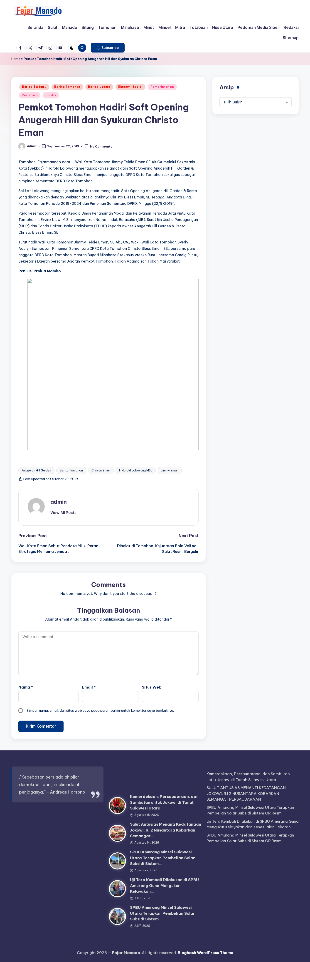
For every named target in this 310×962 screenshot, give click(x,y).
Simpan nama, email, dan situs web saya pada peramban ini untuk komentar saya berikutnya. (100, 710)
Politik (50, 95)
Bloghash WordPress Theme (205, 952)
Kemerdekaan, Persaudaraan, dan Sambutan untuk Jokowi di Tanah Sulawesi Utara (164, 802)
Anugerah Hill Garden (36, 470)
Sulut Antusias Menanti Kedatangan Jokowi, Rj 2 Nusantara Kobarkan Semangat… (165, 830)
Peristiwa (30, 95)
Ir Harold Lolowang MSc (136, 470)
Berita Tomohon (67, 86)
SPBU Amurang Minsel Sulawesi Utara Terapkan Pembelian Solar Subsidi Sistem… (162, 857)
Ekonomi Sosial (130, 86)
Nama (25, 687)
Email (89, 687)
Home (15, 59)
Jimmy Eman (169, 470)
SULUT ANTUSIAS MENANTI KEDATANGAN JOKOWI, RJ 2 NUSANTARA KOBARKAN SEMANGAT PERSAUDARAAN (246, 793)
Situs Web (151, 687)
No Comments (101, 146)
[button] (108, 48)
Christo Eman (101, 470)
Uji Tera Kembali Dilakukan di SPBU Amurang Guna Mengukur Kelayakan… (164, 885)
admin (58, 501)
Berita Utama (99, 86)
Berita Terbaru (34, 86)
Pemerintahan (162, 86)
